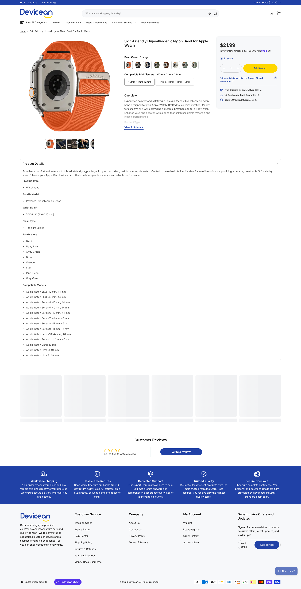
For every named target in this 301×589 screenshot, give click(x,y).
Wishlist (187, 522)
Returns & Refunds (85, 548)
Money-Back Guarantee (88, 561)
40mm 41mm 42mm (139, 81)
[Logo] (36, 13)
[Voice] (209, 13)
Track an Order (83, 522)
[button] (265, 2)
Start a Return (82, 529)
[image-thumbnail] (50, 144)
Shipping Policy (83, 542)
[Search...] (215, 13)
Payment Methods (85, 555)
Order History (191, 535)
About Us (32, 2)
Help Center (81, 535)
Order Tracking (48, 2)
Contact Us (135, 529)
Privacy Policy (137, 535)
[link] (124, 22)
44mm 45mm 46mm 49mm (174, 81)
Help (22, 2)
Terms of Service (138, 542)
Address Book (191, 542)
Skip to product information (27, 152)
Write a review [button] (181, 452)
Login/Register (191, 529)
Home (23, 31)
